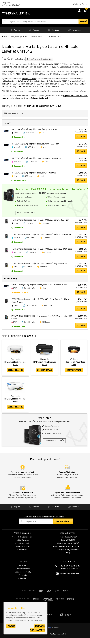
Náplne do (15, 362)
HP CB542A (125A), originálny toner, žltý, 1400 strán (33, 172)
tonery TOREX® (29, 78)
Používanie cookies (23, 568)
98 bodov (43, 266)
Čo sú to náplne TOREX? (26, 212)
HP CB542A (67, 71)
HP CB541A (73, 74)
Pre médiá (23, 575)
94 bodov (46, 237)
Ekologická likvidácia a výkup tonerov (67, 546)
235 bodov (48, 305)
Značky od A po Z (23, 543)
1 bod (43, 132)
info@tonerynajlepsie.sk (69, 573)
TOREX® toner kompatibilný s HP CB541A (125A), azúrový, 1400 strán (41, 234)
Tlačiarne (55, 29)
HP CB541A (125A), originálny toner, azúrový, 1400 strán (35, 143)
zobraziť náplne (15, 370)
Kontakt (23, 578)
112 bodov (45, 223)
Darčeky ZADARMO (68, 540)
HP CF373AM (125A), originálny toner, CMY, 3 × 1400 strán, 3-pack (39, 284)
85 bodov (47, 252)
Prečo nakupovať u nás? (68, 537)
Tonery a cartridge (16, 36)
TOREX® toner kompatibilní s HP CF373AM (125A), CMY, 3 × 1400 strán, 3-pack (41, 317)
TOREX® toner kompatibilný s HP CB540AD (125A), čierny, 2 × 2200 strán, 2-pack (40, 301)
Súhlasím (10, 626)
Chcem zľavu (63, 521)
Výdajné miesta (23, 540)
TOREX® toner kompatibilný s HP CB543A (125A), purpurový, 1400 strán (41, 248)
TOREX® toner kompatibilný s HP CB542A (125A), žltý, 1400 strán (39, 263)
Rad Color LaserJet (36, 36)
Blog (67, 553)
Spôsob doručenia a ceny (23, 537)
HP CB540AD (37, 74)
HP (26, 36)
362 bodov (46, 322)
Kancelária (76, 29)
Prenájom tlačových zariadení (68, 549)
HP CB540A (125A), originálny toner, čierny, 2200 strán (34, 129)
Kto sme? (22, 565)
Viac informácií (36, 620)
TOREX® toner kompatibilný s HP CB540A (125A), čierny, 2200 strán (40, 219)
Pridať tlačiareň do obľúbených (40, 59)
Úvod (5, 36)
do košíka (81, 136)
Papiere (35, 29)
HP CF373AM (20, 74)
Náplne (16, 29)
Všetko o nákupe (80, 4)
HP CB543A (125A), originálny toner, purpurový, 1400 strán (36, 158)
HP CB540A (52, 71)
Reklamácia (23, 549)
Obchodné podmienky (23, 572)
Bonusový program (23, 546)
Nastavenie (40, 626)
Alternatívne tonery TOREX (68, 543)
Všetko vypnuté (37, 630)
